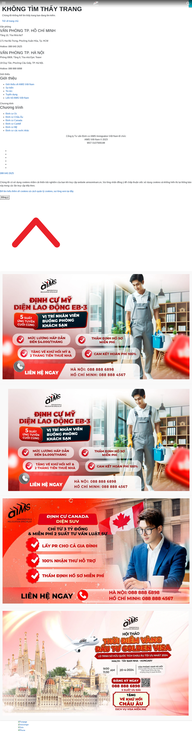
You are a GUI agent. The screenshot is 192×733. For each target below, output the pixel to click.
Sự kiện (9, 88)
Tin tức (9, 91)
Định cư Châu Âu (14, 117)
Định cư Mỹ (11, 127)
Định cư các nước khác (17, 130)
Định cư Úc (11, 113)
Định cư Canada (14, 120)
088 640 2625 (7, 173)
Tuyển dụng (11, 94)
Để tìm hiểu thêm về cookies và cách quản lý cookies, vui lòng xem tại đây (37, 191)
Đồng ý (4, 197)
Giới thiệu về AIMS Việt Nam (20, 84)
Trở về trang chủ (10, 21)
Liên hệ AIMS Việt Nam (17, 98)
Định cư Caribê (13, 124)
